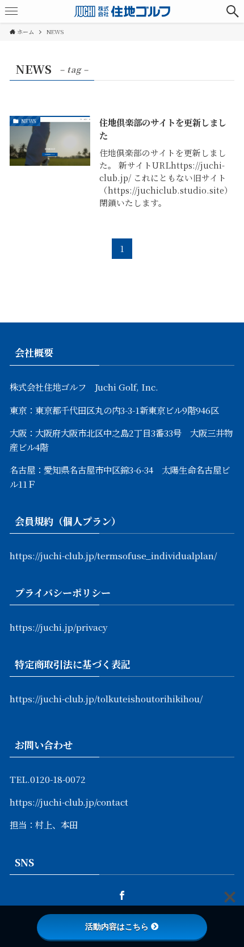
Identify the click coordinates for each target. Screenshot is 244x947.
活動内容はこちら (117, 926)
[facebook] (122, 895)
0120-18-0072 (58, 779)
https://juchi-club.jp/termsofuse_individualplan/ (113, 555)
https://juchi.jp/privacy (59, 627)
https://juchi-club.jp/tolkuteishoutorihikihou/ (106, 698)
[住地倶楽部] (122, 11)
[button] (232, 11)
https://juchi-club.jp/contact (69, 801)
